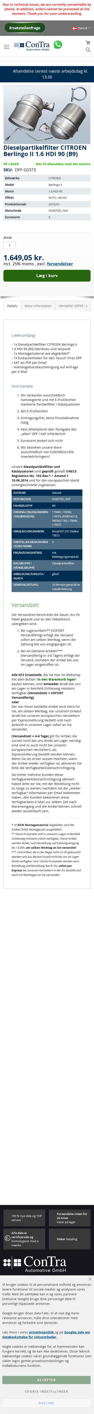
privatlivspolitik (42, 1332)
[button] (81, 28)
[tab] (12, 305)
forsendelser (60, 264)
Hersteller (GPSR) (71, 306)
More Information (38, 306)
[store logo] (32, 45)
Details (12, 306)
